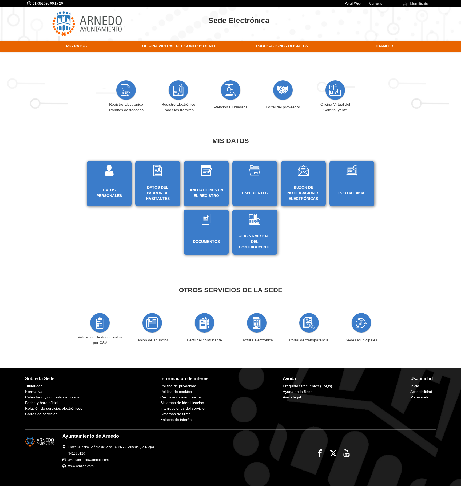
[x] (333, 453)
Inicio (414, 386)
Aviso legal (292, 397)
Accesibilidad (421, 391)
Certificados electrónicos (181, 397)
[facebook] (319, 453)
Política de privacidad (178, 386)
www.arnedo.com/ (81, 466)
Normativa (33, 391)
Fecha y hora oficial (41, 403)
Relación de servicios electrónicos (53, 408)
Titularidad (34, 386)
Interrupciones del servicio (182, 408)
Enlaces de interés (176, 419)
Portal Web (353, 3)
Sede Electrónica (238, 20)
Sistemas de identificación (182, 403)
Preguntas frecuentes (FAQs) (307, 386)
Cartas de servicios (41, 414)
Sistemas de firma (175, 414)
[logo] (92, 24)
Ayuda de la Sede (298, 391)
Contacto (375, 3)
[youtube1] (346, 453)
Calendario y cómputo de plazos (52, 397)
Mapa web (419, 397)
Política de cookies (176, 391)
